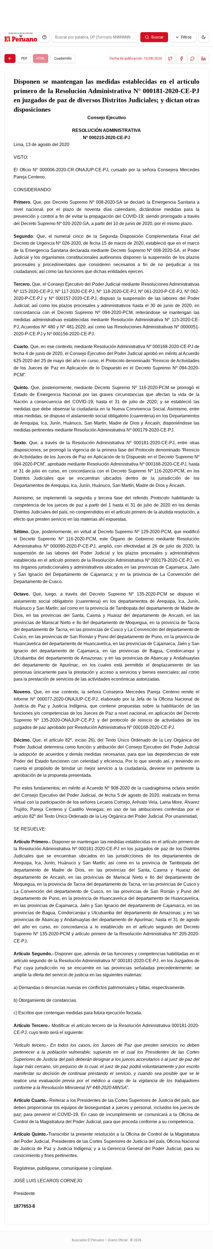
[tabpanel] (106, 646)
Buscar (157, 37)
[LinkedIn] (204, 58)
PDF (24, 58)
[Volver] (10, 58)
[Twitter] (170, 58)
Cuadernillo (63, 58)
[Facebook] (181, 58)
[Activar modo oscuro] (204, 37)
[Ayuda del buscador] (44, 37)
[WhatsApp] (192, 58)
